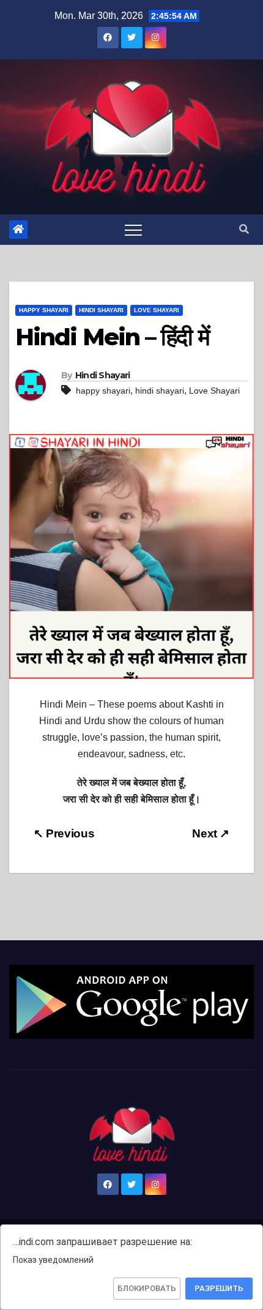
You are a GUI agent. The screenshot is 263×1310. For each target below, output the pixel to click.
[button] (244, 229)
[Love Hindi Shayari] (131, 1001)
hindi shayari (159, 390)
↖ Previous (64, 833)
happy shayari (103, 390)
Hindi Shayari (101, 310)
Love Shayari (156, 310)
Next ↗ (210, 833)
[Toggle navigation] (133, 229)
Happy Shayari (44, 310)
